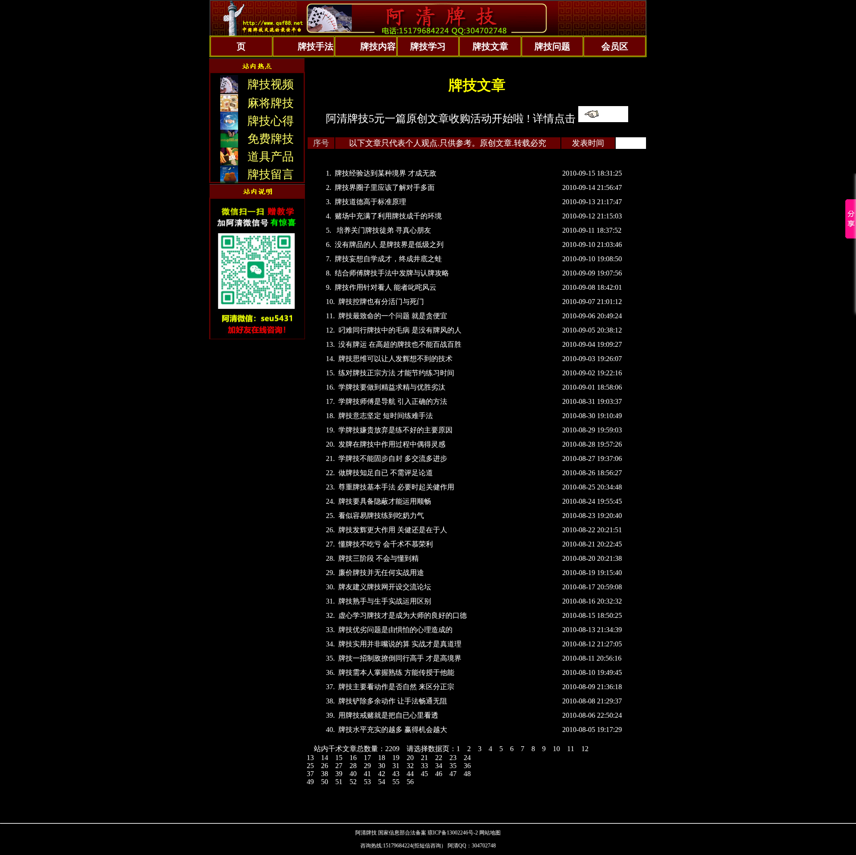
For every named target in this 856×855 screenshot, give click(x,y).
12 (584, 748)
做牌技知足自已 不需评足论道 (385, 473)
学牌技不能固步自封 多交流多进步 (392, 458)
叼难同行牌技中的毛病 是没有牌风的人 (399, 330)
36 (467, 765)
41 (367, 773)
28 (353, 765)
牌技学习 (428, 46)
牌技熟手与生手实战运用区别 (384, 601)
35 (453, 765)
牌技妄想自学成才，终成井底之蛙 (388, 259)
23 (453, 757)
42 (381, 773)
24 (467, 757)
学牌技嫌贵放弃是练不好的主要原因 (395, 430)
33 (424, 765)
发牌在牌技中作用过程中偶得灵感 (391, 444)
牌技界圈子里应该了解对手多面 (385, 187)
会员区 (614, 46)
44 (410, 773)
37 (310, 773)
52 (353, 781)
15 (338, 757)
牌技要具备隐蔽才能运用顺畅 (384, 501)
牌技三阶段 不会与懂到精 (378, 558)
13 (310, 757)
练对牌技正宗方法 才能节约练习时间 (396, 373)
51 (338, 781)
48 (467, 773)
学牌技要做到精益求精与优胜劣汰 (391, 387)
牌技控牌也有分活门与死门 (381, 301)
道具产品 (270, 156)
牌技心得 (270, 121)
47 (453, 773)
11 (570, 748)
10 (556, 748)
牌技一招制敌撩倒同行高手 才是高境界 (399, 658)
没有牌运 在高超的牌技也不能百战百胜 (399, 344)
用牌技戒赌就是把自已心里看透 (388, 715)
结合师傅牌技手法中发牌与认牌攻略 (392, 273)
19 (395, 757)
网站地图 (490, 833)
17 (367, 757)
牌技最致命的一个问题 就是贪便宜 (392, 316)
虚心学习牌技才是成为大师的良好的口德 (402, 615)
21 (424, 757)
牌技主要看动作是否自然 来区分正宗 (396, 687)
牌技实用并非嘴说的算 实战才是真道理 (399, 644)
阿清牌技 (366, 833)
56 (410, 781)
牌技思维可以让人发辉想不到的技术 (395, 358)
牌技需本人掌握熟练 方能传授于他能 (396, 672)
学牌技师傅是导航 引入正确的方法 (392, 401)
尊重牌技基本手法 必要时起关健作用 (396, 487)
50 (324, 781)
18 (381, 757)
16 (353, 757)
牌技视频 (270, 84)
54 (381, 781)
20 (410, 757)
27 (338, 765)
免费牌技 (270, 138)
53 (367, 781)
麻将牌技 (270, 103)
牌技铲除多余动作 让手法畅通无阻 (392, 701)
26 (324, 765)
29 (367, 765)
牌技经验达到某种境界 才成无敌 (385, 173)
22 (438, 757)
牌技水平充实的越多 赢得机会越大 (392, 729)
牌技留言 (270, 174)
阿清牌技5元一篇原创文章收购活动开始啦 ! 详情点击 (451, 118)
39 (338, 773)
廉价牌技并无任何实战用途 (381, 572)
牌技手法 (315, 46)
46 (438, 773)
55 (395, 781)
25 (310, 765)
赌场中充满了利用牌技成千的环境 (388, 216)
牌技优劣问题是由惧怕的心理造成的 (395, 629)
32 (410, 765)
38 (324, 773)
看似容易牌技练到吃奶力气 (381, 515)
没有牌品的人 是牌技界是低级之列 (389, 244)
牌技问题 (552, 46)
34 (438, 765)
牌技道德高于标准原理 (370, 202)
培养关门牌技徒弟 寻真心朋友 (383, 230)
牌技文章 (490, 46)
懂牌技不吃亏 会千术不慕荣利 (385, 544)
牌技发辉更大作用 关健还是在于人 (392, 530)
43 (395, 773)
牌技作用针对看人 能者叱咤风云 (385, 287)
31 (395, 765)
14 (324, 757)
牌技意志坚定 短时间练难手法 (385, 415)
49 (310, 781)
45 (424, 773)
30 (381, 765)
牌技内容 (378, 46)
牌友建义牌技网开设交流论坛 (384, 587)
